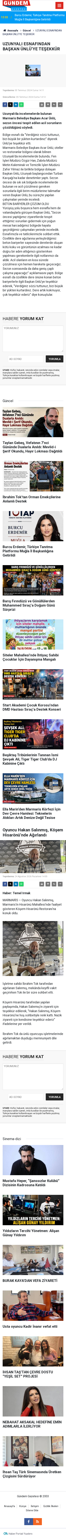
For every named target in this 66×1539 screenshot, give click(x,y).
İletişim (35, 1506)
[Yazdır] (41, 104)
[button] (48, 104)
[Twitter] (10, 104)
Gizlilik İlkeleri (50, 1506)
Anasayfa (12, 30)
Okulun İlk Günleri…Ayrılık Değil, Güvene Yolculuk (38, 17)
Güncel (27, 30)
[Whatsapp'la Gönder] (21, 104)
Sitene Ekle (32, 1510)
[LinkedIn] (16, 104)
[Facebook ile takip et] (28, 1521)
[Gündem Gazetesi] (16, 5)
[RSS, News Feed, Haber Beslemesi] (37, 1521)
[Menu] (59, 5)
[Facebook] (5, 104)
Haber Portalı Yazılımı (20, 1533)
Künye (22, 1506)
